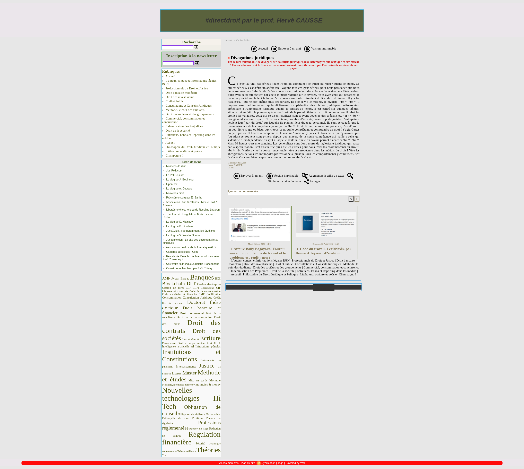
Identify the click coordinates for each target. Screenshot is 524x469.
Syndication (268, 462)
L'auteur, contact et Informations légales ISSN (189, 82)
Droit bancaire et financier (191, 310)
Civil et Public (174, 101)
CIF (218, 287)
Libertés (176, 373)
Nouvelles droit (175, 193)
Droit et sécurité (190, 339)
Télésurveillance (186, 451)
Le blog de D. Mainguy (179, 221)
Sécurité (200, 443)
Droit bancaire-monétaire (181, 92)
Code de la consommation (205, 291)
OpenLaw (171, 184)
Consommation (172, 297)
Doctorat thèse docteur (191, 305)
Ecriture (210, 338)
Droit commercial (192, 313)
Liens (302, 287)
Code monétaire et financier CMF (183, 294)
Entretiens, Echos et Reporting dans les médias (188, 136)
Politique (197, 418)
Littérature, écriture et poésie (183, 151)
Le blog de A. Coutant (179, 188)
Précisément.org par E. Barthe (184, 197)
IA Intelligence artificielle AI (191, 345)
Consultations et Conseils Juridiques (188, 105)
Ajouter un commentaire (243, 191)
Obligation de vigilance (191, 414)
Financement (169, 343)
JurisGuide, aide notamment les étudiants (191, 230)
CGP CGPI (192, 287)
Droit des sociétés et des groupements (189, 114)
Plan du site (348, 287)
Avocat (175, 278)
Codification (214, 294)
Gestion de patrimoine (191, 343)
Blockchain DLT (179, 283)
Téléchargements (280, 287)
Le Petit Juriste (175, 175)
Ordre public (213, 414)
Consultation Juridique (197, 297)
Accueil (170, 76)
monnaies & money (208, 384)
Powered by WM (295, 462)
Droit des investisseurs (179, 97)
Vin (164, 455)
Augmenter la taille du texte (326, 175)
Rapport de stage (198, 428)
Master (189, 372)
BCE (218, 278)
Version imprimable (323, 48)
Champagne (207, 287)
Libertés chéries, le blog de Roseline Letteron (193, 209)
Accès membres (229, 462)
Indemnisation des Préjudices (184, 126)
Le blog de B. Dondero (179, 226)
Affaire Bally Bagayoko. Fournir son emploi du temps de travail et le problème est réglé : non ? (257, 252)
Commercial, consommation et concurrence (183, 120)
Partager (314, 181)
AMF (166, 278)
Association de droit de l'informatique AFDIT (192, 247)
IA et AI (211, 343)
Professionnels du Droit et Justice (186, 88)
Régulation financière (191, 438)
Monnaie (215, 380)
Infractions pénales (208, 346)
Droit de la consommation (195, 317)
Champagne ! (174, 155)
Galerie (258, 287)
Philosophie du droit (175, 418)
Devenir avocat (172, 303)
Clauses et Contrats (175, 291)
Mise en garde (198, 380)
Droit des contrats (191, 327)
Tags (280, 462)
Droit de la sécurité (177, 130)
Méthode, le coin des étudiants (184, 110)
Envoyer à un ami (289, 48)
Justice (207, 366)
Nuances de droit (176, 166)
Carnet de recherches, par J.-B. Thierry (189, 268)
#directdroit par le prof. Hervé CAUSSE (263, 20)
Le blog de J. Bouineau (179, 179)
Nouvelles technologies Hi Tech (191, 398)
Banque (185, 278)
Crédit (217, 297)
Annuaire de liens (323, 287)
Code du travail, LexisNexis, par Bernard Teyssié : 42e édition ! (323, 251)
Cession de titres (173, 287)
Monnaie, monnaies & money (178, 384)
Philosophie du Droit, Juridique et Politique (193, 147)
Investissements (186, 366)
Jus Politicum (174, 170)
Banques (202, 277)
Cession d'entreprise (209, 284)
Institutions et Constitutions (191, 355)
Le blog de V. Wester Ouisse (183, 235)
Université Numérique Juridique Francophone (192, 263)
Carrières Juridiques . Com (182, 251)
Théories (208, 450)
